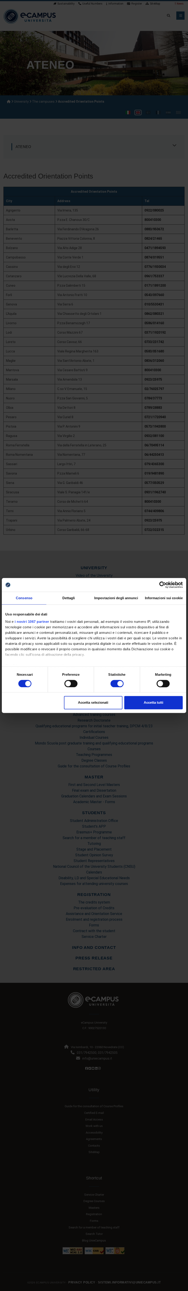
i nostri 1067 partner (32, 622)
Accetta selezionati (93, 703)
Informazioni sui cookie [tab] (164, 598)
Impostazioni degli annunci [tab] (116, 598)
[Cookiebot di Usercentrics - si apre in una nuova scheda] (163, 584)
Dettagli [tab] (68, 598)
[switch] (70, 683)
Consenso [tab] (24, 598)
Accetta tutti (153, 703)
